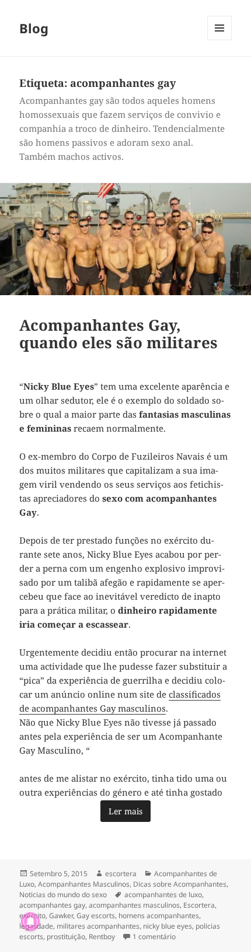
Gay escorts (95, 916)
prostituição (66, 937)
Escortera (199, 905)
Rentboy (102, 937)
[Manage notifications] (30, 921)
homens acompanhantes (158, 916)
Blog (33, 28)
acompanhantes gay (52, 905)
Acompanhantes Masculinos (84, 884)
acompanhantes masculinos (134, 905)
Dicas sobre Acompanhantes (179, 884)
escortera (121, 873)
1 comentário (154, 937)
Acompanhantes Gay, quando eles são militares (118, 333)
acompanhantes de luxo (163, 895)
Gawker (61, 916)
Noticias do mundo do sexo (63, 895)
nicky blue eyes (167, 926)
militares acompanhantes (98, 926)
